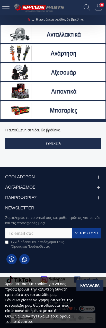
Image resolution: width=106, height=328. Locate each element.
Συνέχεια (53, 143)
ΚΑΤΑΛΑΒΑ (90, 285)
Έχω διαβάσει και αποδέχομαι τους (37, 244)
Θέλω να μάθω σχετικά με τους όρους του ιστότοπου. (37, 319)
